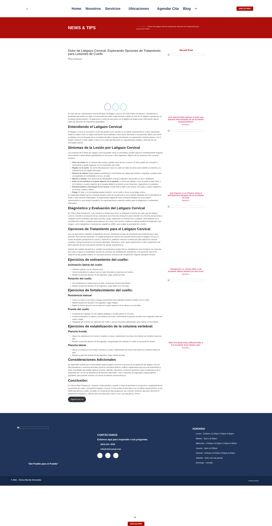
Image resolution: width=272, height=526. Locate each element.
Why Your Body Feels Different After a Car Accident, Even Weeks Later (186, 344)
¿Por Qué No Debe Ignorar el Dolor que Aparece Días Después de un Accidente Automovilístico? (186, 119)
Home (76, 9)
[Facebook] (100, 455)
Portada (139, 26)
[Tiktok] (115, 455)
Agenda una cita (77, 399)
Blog (187, 9)
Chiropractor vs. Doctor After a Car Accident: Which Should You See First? (186, 270)
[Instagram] (107, 455)
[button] (107, 106)
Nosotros (93, 9)
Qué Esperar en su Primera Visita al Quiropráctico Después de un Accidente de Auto (186, 195)
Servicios (112, 9)
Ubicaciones (139, 9)
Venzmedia (36, 480)
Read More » (186, 125)
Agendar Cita (168, 9)
